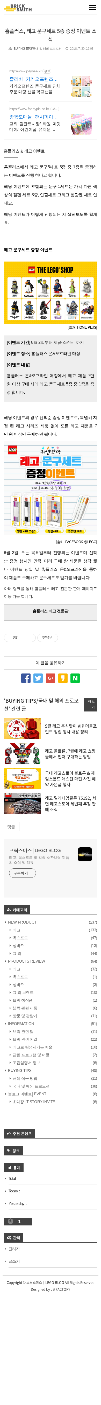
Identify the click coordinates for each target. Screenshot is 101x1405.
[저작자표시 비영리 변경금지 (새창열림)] (65, 638)
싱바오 (18, 945)
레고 (16, 930)
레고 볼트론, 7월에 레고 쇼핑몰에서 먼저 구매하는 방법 (70, 754)
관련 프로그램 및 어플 (30, 1055)
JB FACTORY (60, 1289)
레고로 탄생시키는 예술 (32, 1047)
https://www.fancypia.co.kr (29, 109)
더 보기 (91, 704)
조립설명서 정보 (26, 1062)
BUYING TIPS (19, 1070)
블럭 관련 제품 (24, 1008)
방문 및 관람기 (24, 1016)
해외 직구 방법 (24, 1078)
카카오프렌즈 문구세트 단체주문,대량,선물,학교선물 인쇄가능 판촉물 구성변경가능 (35, 89)
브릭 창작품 (22, 1000)
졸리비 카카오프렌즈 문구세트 (35, 79)
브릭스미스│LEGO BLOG (35, 850)
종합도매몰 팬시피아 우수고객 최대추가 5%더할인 (35, 117)
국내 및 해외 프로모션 (30, 1086)
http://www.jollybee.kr (25, 71)
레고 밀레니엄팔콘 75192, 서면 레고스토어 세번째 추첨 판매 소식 (70, 804)
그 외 (16, 953)
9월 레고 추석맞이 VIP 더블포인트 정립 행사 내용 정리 (71, 729)
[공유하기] (23, 638)
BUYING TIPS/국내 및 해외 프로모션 (38, 48)
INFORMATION (20, 1023)
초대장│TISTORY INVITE (33, 1101)
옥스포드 (20, 938)
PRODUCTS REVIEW (26, 961)
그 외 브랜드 (22, 992)
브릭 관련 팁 (22, 1031)
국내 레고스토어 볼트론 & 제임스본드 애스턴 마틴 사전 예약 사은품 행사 (70, 779)
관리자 (14, 1249)
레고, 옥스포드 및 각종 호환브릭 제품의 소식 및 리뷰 (39, 859)
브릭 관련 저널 (24, 1039)
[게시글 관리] (30, 638)
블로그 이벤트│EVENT (26, 1094)
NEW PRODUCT (22, 922)
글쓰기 (14, 1261)
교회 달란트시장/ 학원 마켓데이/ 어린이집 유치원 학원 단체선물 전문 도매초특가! (35, 127)
